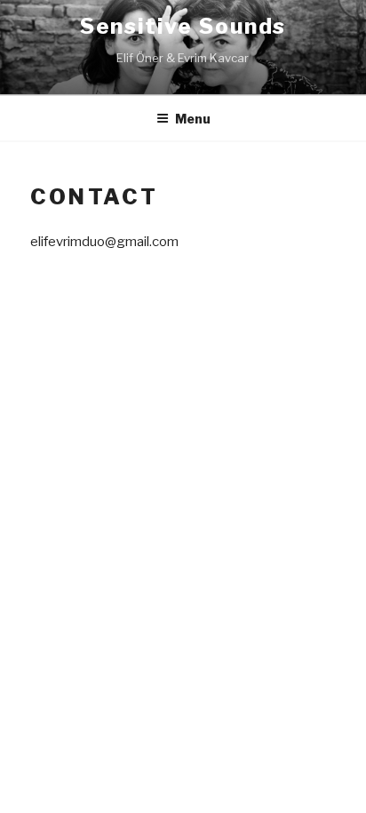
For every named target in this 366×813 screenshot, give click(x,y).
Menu (193, 118)
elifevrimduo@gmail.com (104, 242)
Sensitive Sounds (183, 26)
